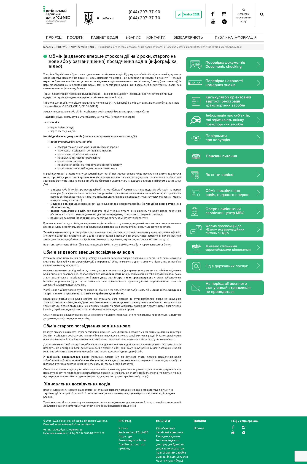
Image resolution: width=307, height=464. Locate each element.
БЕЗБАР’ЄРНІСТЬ (188, 37)
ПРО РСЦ (54, 37)
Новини (199, 428)
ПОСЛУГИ (75, 37)
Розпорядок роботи (132, 440)
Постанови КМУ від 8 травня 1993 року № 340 (130, 270)
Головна (48, 47)
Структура (125, 436)
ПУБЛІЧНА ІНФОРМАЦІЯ (236, 37)
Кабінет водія (66, 127)
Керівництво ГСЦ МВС (133, 432)
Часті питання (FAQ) (82, 47)
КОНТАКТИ (155, 37)
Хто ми (123, 428)
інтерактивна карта (123, 116)
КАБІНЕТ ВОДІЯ (104, 37)
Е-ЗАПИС (133, 37)
